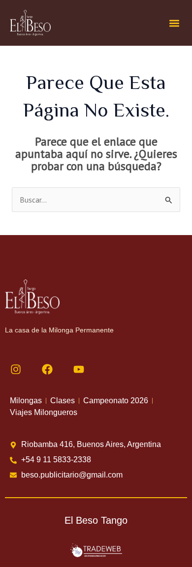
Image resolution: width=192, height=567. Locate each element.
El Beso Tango (96, 520)
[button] (174, 23)
